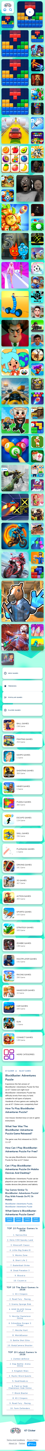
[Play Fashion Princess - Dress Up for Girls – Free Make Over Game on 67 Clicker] (15, 275)
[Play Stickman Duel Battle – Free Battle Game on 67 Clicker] (37, 65)
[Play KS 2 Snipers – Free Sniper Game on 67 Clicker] (15, 478)
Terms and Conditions (16, 1440)
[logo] (7, 5)
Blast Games (25, 1071)
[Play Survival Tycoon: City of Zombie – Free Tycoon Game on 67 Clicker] (37, 384)
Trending (10, 686)
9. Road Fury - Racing (20, 1403)
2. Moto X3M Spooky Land (20, 1240)
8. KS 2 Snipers (20, 1398)
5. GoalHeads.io (20, 1381)
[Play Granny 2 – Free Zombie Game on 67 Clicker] (37, 167)
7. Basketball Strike (20, 1265)
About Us (13, 1443)
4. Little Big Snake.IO (20, 1250)
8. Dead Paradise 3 (20, 1270)
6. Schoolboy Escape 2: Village (20, 1324)
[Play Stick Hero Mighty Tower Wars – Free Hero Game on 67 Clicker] (37, 51)
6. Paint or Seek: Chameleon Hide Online (20, 1387)
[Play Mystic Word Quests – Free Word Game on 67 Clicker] (7, 181)
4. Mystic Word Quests (20, 1376)
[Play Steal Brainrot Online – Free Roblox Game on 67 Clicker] (15, 420)
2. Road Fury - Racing (20, 1299)
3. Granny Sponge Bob (20, 1304)
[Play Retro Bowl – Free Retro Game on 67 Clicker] (37, 442)
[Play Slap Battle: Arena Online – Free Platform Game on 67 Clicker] (37, 123)
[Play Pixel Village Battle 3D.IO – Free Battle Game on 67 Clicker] (37, 514)
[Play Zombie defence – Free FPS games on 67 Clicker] (37, 94)
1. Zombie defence (20, 1359)
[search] (10, 9)
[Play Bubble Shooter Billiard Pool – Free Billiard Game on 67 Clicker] (15, 449)
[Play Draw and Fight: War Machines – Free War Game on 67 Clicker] (15, 304)
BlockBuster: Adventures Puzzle (18, 1203)
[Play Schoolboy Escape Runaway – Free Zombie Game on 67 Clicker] (37, 311)
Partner (22, 1443)
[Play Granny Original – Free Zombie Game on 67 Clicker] (30, 188)
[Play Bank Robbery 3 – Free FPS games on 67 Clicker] (22, 601)
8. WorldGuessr (20, 1335)
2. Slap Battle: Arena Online (20, 1365)
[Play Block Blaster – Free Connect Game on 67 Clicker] (37, 427)
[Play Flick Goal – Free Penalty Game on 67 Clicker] (37, 253)
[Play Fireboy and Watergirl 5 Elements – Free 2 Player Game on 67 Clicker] (15, 246)
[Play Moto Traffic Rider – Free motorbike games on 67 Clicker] (15, 391)
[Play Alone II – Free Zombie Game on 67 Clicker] (37, 210)
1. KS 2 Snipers (20, 1294)
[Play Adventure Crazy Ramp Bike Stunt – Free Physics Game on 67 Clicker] (15, 536)
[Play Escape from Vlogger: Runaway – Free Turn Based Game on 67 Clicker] (37, 340)
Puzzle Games (18, 1220)
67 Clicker (9, 1071)
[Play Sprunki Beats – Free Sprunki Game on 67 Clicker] (37, 138)
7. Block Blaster (20, 1393)
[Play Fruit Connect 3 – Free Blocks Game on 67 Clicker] (15, 159)
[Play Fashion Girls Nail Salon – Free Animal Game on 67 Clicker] (37, 630)
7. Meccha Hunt (20, 1330)
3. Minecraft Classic (20, 1245)
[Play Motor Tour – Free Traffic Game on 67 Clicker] (15, 565)
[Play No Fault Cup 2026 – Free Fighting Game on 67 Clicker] (37, 645)
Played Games (12, 710)
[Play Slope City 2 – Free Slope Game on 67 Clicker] (37, 239)
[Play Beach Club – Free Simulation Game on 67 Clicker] (37, 471)
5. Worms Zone (20, 1255)
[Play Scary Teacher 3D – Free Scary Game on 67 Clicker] (15, 333)
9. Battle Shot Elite (20, 1340)
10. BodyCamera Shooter (20, 1345)
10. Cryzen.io (20, 1280)
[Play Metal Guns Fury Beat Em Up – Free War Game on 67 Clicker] (37, 326)
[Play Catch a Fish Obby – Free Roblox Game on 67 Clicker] (37, 369)
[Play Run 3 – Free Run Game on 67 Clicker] (37, 297)
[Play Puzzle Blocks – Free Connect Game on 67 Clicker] (37, 572)
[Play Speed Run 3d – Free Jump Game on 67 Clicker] (15, 507)
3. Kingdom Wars (20, 1371)
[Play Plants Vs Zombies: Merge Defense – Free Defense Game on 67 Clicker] (15, 217)
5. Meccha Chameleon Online (20, 1317)
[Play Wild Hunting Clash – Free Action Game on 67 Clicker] (37, 355)
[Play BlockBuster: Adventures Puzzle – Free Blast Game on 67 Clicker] (15, 43)
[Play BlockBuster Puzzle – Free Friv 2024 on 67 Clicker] (7, 22)
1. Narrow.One (20, 1235)
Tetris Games (27, 1220)
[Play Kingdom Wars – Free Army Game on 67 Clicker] (37, 152)
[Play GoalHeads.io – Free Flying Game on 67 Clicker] (7, 196)
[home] (4, 9)
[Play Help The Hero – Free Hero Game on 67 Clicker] (7, 659)
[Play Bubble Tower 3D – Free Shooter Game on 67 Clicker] (37, 109)
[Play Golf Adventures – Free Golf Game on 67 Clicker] (37, 224)
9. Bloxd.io (20, 1275)
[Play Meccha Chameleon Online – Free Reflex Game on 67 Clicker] (15, 637)
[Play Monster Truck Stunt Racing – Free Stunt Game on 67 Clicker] (37, 529)
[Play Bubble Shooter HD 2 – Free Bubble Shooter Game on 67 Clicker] (37, 398)
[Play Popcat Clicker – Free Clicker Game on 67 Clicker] (37, 485)
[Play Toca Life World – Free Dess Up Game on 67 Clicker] (15, 362)
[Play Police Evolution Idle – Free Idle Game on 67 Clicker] (37, 558)
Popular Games (13, 697)
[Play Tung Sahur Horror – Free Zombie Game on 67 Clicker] (37, 80)
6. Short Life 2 (20, 1260)
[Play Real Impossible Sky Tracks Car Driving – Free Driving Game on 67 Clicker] (15, 130)
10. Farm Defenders (20, 1408)
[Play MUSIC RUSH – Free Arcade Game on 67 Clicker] (37, 543)
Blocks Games (9, 1220)
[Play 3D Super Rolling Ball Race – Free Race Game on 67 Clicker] (37, 268)
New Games (11, 673)
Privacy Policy (32, 1440)
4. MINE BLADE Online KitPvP (20, 1310)
